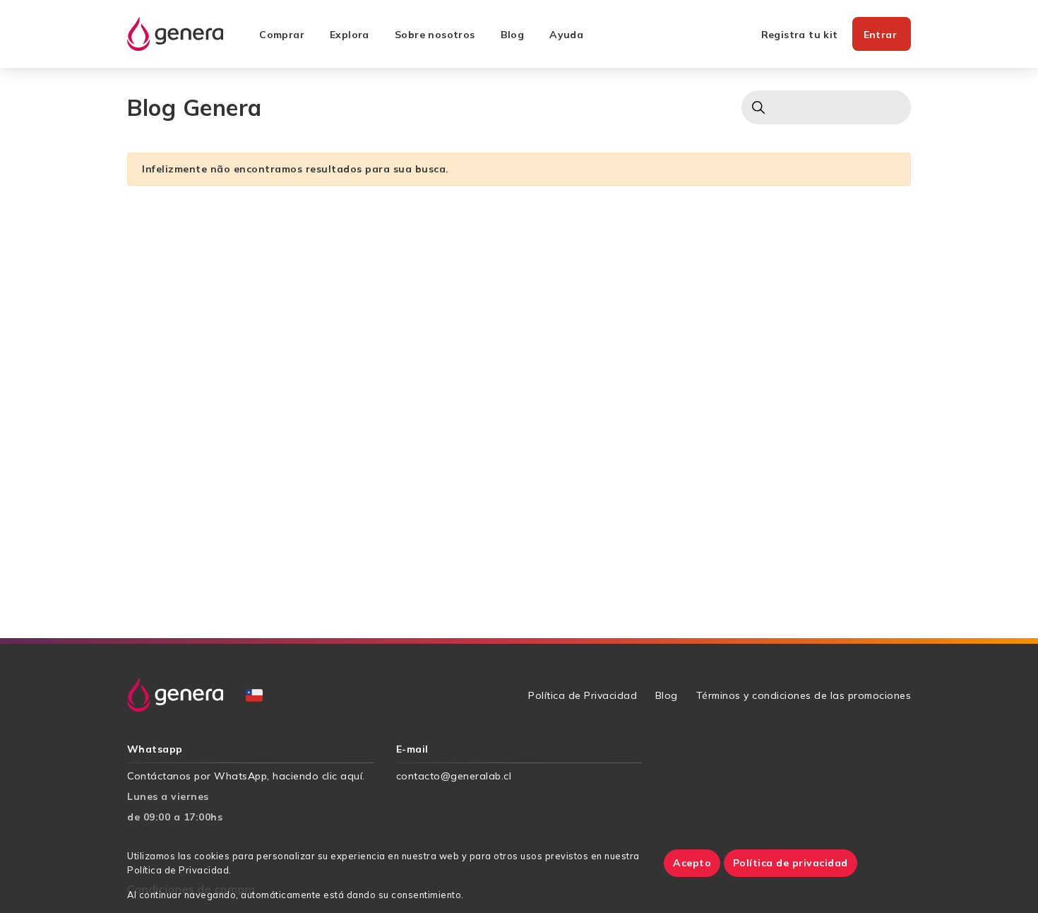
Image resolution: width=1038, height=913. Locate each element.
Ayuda (566, 34)
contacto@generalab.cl (454, 776)
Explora (349, 34)
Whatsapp (155, 749)
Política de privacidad (790, 862)
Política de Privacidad (582, 695)
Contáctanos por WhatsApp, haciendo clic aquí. (246, 776)
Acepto (692, 862)
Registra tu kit (799, 34)
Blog (513, 34)
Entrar (880, 34)
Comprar (281, 34)
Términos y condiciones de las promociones (804, 695)
